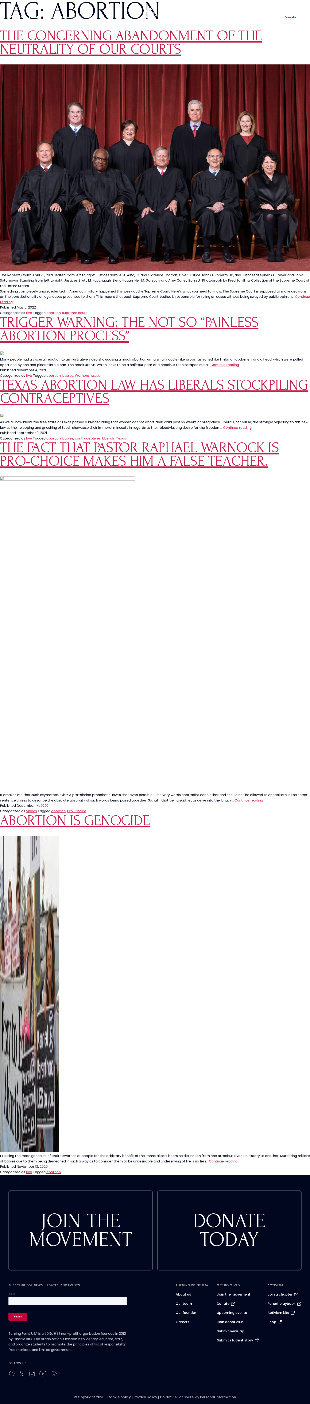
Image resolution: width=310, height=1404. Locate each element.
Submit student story (235, 1340)
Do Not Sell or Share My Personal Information (198, 1397)
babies (67, 375)
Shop (271, 1322)
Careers (182, 1322)
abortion (53, 312)
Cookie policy (119, 1397)
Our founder (186, 1312)
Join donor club (230, 1322)
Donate (290, 17)
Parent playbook (281, 1303)
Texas (121, 438)
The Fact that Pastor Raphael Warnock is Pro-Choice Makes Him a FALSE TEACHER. (139, 454)
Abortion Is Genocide (75, 820)
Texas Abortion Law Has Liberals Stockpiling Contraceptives (154, 392)
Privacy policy (145, 1397)
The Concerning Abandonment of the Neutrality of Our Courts (131, 42)
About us (183, 1294)
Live (29, 312)
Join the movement (233, 1294)
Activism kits (278, 1312)
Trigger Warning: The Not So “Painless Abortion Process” (129, 329)
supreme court (74, 312)
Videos (31, 811)
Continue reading (224, 364)
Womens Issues (87, 375)
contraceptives (88, 438)
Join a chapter (279, 1294)
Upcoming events (232, 1312)
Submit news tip (230, 1331)
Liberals (108, 438)
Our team (184, 1303)
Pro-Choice (76, 811)
